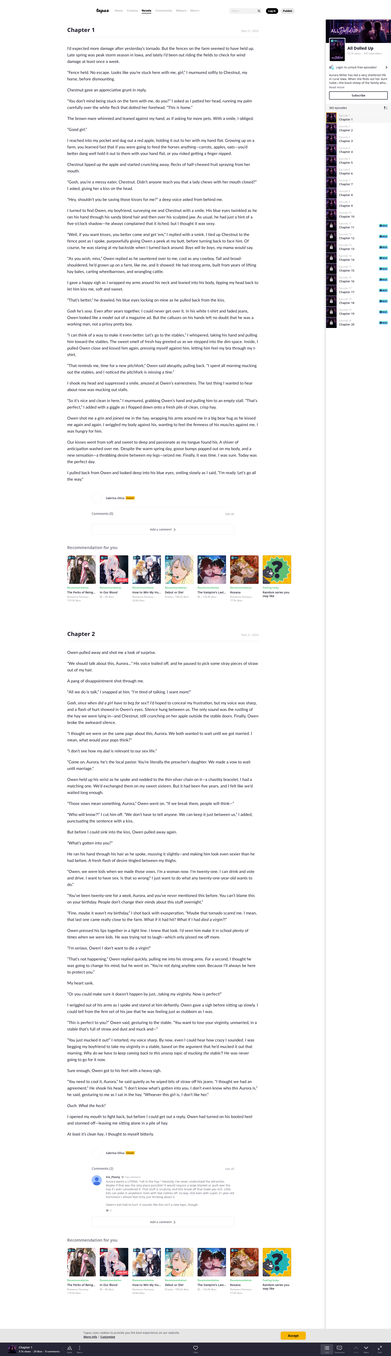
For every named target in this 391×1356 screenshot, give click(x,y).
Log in (272, 10)
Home (119, 10)
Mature (181, 10)
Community (163, 10)
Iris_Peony (113, 1177)
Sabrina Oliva (115, 498)
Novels (146, 10)
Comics (132, 10)
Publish (287, 10)
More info (90, 1337)
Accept (293, 1335)
